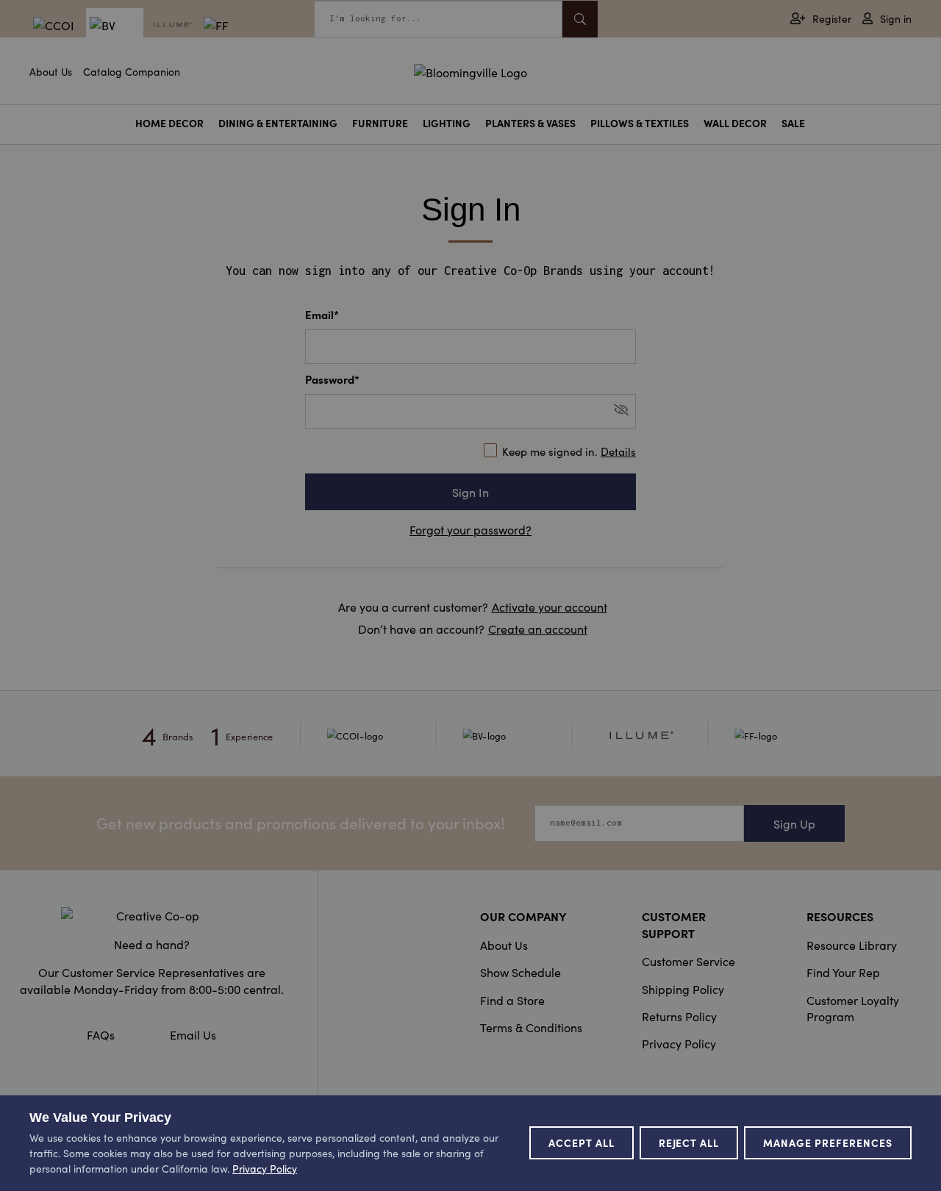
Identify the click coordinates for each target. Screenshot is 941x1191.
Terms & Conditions (531, 1027)
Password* (332, 379)
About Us (50, 71)
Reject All (689, 1142)
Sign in (896, 19)
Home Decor (169, 123)
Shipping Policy (683, 989)
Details (618, 451)
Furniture (380, 123)
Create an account (537, 628)
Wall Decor (735, 123)
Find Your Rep (843, 972)
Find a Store (512, 1000)
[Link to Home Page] (470, 70)
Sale (793, 123)
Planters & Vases (530, 123)
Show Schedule (520, 972)
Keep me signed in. (569, 451)
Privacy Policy (679, 1043)
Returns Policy (679, 1016)
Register (831, 19)
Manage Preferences (827, 1142)
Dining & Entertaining (277, 123)
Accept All (581, 1142)
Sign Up (794, 823)
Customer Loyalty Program (852, 1008)
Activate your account (549, 606)
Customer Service (688, 961)
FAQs (101, 1034)
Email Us (193, 1034)
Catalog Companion (131, 71)
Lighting (446, 123)
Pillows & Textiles (639, 123)
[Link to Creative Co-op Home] (151, 915)
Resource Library (851, 945)
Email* (322, 314)
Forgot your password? (470, 529)
